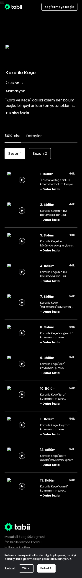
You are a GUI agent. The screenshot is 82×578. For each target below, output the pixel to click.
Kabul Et (46, 568)
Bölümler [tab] (13, 135)
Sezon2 (40, 153)
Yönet (26, 568)
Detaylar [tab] (34, 135)
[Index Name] (21, 180)
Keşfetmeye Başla (59, 7)
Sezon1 (14, 153)
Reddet (10, 568)
